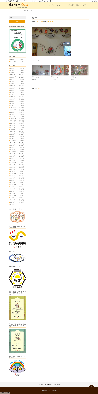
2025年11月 (13, 76)
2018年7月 (21, 155)
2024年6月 (12, 90)
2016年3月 (12, 180)
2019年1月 (21, 149)
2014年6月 (21, 199)
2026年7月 (21, 68)
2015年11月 (13, 184)
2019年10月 (13, 142)
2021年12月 (13, 118)
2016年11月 (13, 173)
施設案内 (78, 5)
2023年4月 (12, 103)
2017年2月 (21, 169)
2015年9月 (12, 186)
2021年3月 (21, 125)
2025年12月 (21, 74)
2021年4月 (12, 125)
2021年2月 (12, 127)
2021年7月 (21, 122)
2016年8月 (21, 175)
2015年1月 (12, 193)
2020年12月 (13, 129)
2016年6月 (21, 177)
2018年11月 (21, 151)
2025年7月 (12, 79)
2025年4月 (21, 81)
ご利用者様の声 (51, 5)
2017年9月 (12, 164)
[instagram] (97, 1)
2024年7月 (21, 88)
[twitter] (94, 1)
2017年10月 (21, 162)
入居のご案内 (71, 5)
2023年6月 (12, 101)
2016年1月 (12, 182)
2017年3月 (12, 169)
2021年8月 (12, 122)
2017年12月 (13, 162)
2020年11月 (21, 129)
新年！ (33, 76)
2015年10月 (21, 184)
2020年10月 (13, 131)
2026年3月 (12, 72)
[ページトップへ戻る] (91, 387)
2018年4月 (12, 158)
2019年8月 (12, 144)
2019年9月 (21, 142)
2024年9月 (21, 87)
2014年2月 (21, 202)
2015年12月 (21, 182)
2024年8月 (12, 88)
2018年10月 (13, 153)
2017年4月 (21, 167)
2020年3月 (21, 136)
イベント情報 (13, 61)
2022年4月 (12, 114)
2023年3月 (21, 103)
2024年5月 (21, 90)
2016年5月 (12, 179)
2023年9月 (21, 98)
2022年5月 (21, 112)
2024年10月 (13, 87)
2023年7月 (21, 100)
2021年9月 (21, 120)
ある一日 (40, 88)
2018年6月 (12, 156)
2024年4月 (12, 92)
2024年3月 (21, 92)
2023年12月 (13, 96)
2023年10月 (13, 98)
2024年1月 (21, 94)
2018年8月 (12, 155)
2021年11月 (21, 118)
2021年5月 (21, 123)
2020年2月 (12, 138)
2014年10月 (21, 195)
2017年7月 (12, 166)
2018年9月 (21, 153)
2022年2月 (12, 116)
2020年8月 (12, 133)
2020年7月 (21, 133)
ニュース (43, 5)
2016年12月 (21, 171)
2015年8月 (21, 186)
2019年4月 (12, 147)
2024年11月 (21, 85)
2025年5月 (12, 81)
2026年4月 (21, 70)
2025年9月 (12, 77)
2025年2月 (12, 83)
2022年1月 (21, 116)
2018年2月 (12, 160)
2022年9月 (21, 109)
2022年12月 (13, 107)
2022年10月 (13, 109)
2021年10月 (13, 120)
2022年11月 (21, 107)
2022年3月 (21, 114)
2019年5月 (21, 145)
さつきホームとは (61, 5)
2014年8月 (21, 197)
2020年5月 (21, 134)
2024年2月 (12, 94)
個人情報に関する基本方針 (45, 384)
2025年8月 (21, 77)
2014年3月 (12, 202)
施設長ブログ (86, 5)
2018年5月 (21, 156)
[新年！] (41, 70)
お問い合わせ (44, 1)
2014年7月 (12, 199)
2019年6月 (12, 145)
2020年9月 (21, 131)
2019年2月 (12, 149)
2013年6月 (12, 204)
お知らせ (21, 59)
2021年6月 (12, 123)
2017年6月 (21, 166)
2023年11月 (21, 96)
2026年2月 (21, 72)
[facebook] (92, 1)
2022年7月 (21, 111)
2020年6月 (12, 134)
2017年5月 (12, 167)
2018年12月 (13, 151)
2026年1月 (12, 74)
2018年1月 (21, 160)
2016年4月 (21, 179)
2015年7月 (12, 188)
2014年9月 (12, 197)
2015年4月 (21, 190)
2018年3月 (21, 158)
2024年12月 (13, 85)
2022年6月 (12, 112)
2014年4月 (21, 201)
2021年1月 (21, 127)
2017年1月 (12, 171)
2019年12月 (13, 140)
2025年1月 (21, 83)
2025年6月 (21, 79)
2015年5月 (12, 190)
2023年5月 (21, 101)
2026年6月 (12, 70)
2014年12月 (21, 193)
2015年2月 (21, 191)
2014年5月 (12, 201)
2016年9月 (12, 175)
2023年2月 (12, 105)
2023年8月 (12, 100)
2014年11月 (13, 195)
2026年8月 (12, 68)
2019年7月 (21, 144)
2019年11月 (21, 140)
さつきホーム (50, 21)
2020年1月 (21, 138)
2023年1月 (21, 105)
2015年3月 (12, 191)
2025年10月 (22, 76)
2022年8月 (12, 111)
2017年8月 (21, 164)
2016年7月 (12, 177)
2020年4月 (12, 136)
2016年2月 (21, 180)
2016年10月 (21, 173)
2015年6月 (21, 188)
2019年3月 (21, 147)
